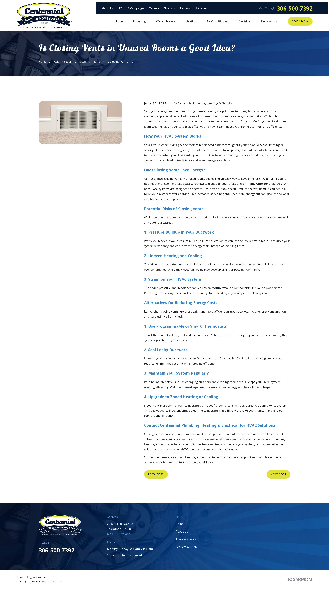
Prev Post (156, 474)
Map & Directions (118, 534)
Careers (154, 8)
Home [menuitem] (119, 21)
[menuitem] (21, 581)
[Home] (44, 15)
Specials (169, 8)
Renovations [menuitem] (269, 21)
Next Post (278, 474)
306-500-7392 (295, 8)
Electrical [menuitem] (245, 21)
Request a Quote (187, 547)
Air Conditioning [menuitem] (218, 21)
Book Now (300, 21)
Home (179, 524)
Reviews (185, 8)
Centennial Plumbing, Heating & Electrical (199, 425)
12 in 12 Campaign (131, 8)
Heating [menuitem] (191, 21)
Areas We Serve (186, 539)
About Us (107, 8)
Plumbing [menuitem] (139, 21)
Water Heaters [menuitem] (165, 21)
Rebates (201, 8)
